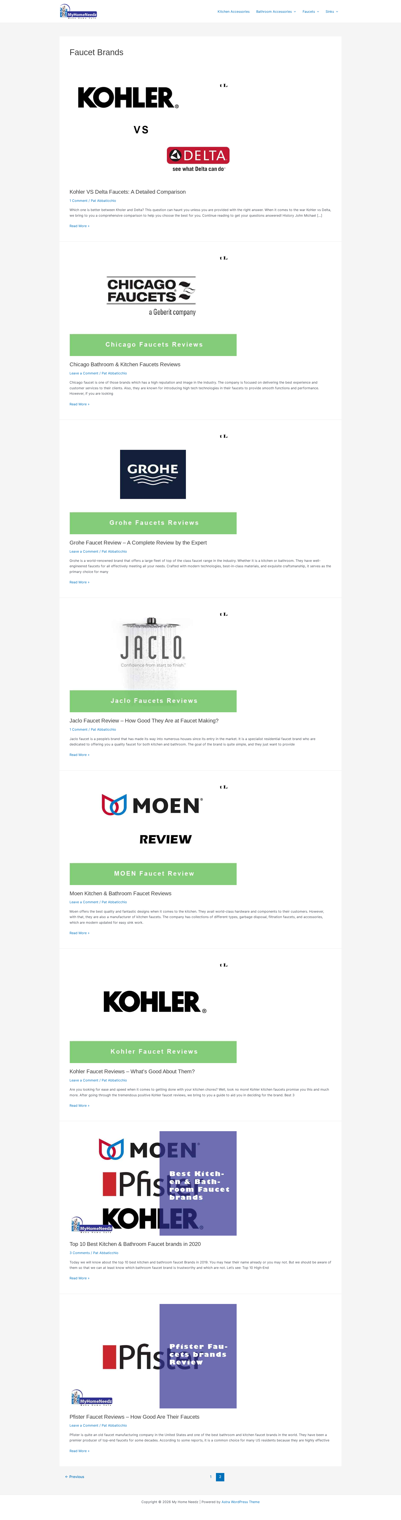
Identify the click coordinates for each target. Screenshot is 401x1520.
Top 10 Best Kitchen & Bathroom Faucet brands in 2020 (135, 1244)
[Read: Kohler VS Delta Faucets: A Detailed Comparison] (153, 131)
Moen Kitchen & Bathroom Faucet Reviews (120, 893)
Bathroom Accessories (274, 11)
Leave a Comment (84, 373)
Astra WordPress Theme (241, 1502)
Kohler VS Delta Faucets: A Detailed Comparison (128, 192)
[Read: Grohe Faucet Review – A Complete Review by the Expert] (153, 482)
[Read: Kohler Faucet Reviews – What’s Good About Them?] (153, 1011)
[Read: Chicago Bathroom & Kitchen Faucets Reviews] (153, 303)
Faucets (309, 11)
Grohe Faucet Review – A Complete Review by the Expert (138, 542)
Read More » (80, 226)
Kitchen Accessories (234, 11)
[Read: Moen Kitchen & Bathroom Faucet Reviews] (153, 832)
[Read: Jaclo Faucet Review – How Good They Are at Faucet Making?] (153, 660)
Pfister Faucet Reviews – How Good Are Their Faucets (134, 1417)
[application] (294, 11)
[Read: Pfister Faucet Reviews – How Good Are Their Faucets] (153, 1356)
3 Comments (80, 1253)
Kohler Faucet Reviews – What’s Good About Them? (132, 1071)
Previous (74, 1476)
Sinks (330, 11)
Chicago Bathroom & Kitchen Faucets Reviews (125, 364)
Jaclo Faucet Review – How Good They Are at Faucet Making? (144, 720)
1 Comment (79, 200)
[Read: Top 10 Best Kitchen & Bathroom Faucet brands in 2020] (153, 1183)
